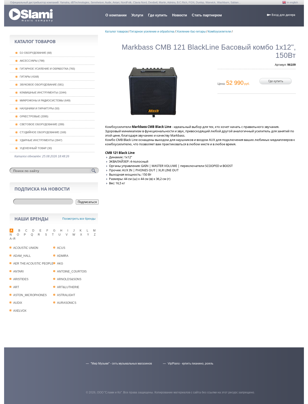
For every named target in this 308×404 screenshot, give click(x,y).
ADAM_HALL (22, 256)
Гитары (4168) (29, 76)
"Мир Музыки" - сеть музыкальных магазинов (121, 363)
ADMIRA (62, 256)
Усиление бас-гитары (191, 31)
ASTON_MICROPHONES (30, 295)
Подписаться (87, 202)
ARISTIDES (20, 279)
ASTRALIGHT (66, 295)
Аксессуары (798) (32, 60)
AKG (60, 263)
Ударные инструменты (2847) (41, 140)
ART (16, 287)
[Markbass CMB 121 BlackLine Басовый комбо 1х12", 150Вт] (153, 91)
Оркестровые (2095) (34, 116)
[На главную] (31, 21)
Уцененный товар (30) (36, 148)
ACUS (61, 248)
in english (292, 2)
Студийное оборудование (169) (43, 132)
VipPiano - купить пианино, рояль (190, 363)
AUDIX (17, 303)
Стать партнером (207, 15)
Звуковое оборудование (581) (42, 84)
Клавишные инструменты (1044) (43, 92)
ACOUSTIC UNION (25, 248)
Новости (179, 15)
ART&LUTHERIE (68, 287)
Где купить (157, 15)
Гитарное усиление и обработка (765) (47, 68)
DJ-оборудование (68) (36, 52)
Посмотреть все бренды (79, 218)
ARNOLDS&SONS (69, 279)
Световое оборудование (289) (42, 124)
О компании (116, 15)
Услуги (137, 15)
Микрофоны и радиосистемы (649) (45, 100)
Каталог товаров (116, 31)
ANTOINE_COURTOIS (72, 271)
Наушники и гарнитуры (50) (39, 108)
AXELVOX (19, 310)
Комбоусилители (219, 31)
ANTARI (18, 271)
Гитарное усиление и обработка (152, 31)
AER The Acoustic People (33, 263)
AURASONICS (66, 303)
